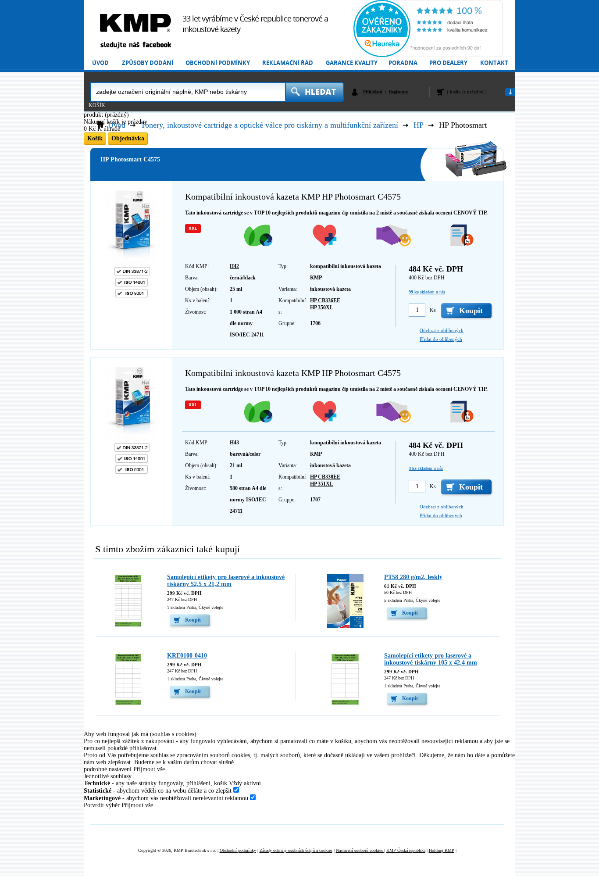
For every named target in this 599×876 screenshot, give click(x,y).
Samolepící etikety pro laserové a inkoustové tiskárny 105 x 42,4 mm (430, 659)
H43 (234, 443)
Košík (97, 105)
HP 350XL (321, 307)
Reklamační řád (287, 63)
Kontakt (494, 63)
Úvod (100, 63)
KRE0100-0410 (187, 655)
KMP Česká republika (405, 850)
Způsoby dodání (147, 63)
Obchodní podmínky (217, 63)
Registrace (398, 91)
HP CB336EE (325, 300)
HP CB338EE (325, 477)
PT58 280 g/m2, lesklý (413, 577)
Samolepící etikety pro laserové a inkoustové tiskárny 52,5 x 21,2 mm (226, 580)
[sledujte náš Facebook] (135, 45)
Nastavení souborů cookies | (360, 850)
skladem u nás (427, 292)
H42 (234, 266)
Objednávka (127, 138)
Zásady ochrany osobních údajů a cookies (296, 850)
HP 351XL (321, 484)
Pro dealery (448, 63)
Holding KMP (441, 850)
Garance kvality (352, 63)
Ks (433, 310)
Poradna (403, 63)
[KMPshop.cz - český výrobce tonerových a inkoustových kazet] (135, 23)
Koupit (193, 620)
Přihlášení (372, 91)
